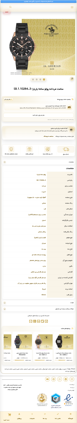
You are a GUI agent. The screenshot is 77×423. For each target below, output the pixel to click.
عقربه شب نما (36, 226)
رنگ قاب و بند (42, 283)
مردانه (44, 186)
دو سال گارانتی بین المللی (38, 272)
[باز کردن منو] (72, 7)
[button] (72, 79)
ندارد (44, 266)
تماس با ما (58, 418)
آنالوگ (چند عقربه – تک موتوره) (37, 197)
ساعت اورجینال (46, 369)
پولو (60, 369)
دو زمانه (43, 226)
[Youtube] (47, 379)
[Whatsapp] (59, 379)
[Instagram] (71, 379)
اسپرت (44, 192)
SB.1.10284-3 (41, 180)
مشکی (44, 203)
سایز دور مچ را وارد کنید (38, 115)
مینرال (44, 243)
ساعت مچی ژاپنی (18, 369)
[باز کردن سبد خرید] (9, 414)
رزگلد (44, 232)
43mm (44, 295)
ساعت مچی (38, 369)
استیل (44, 220)
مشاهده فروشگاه (48, 136)
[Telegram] (65, 379)
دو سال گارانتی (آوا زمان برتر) (37, 278)
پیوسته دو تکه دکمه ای (39, 255)
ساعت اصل (55, 369)
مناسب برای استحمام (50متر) (37, 215)
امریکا (44, 289)
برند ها (45, 418)
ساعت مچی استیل (29, 369)
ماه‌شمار (32, 260)
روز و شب (43, 260)
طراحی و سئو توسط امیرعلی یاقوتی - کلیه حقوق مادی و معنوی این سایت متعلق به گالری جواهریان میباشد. (12, 387)
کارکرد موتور (33, 283)
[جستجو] (10, 7)
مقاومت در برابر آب (23, 283)
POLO (73, 369)
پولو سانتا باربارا (41, 174)
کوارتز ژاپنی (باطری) (40, 237)
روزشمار (37, 260)
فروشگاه (70, 418)
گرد (45, 209)
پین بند (43, 249)
